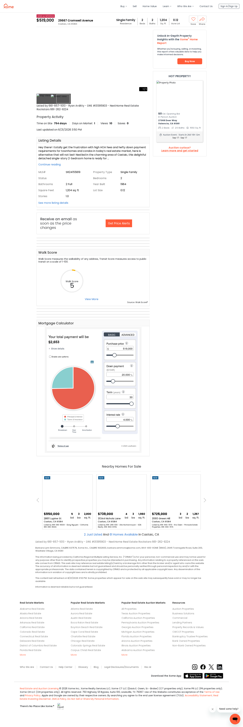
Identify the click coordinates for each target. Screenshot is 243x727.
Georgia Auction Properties (137, 627)
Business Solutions (183, 613)
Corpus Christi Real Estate (86, 650)
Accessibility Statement (198, 695)
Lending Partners (182, 622)
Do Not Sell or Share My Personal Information (93, 699)
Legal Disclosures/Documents (121, 667)
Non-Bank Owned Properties (189, 645)
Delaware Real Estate (32, 641)
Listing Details (49, 140)
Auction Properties (183, 609)
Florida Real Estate (30, 650)
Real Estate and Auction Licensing (39, 688)
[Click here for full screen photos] (145, 34)
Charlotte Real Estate (83, 636)
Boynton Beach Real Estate (86, 627)
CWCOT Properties (183, 631)
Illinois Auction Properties (136, 645)
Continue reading (49, 164)
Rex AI (147, 667)
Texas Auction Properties (136, 613)
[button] (124, 6)
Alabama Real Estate (32, 609)
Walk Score (47, 252)
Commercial (179, 618)
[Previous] (39, 500)
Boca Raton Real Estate (84, 622)
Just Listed (93, 534)
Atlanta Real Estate (82, 609)
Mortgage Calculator (56, 323)
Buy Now (190, 61)
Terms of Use (212, 692)
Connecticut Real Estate (34, 636)
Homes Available (124, 534)
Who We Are (27, 667)
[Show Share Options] (202, 19)
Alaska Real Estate (30, 613)
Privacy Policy (32, 695)
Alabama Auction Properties (138, 650)
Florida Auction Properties (137, 636)
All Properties (129, 609)
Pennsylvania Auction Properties (140, 622)
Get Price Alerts (119, 223)
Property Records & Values (188, 627)
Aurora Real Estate (81, 613)
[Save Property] (193, 19)
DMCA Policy (59, 699)
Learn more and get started (179, 150)
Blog (96, 667)
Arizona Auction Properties (137, 641)
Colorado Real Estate (32, 631)
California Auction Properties (138, 618)
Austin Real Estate (81, 618)
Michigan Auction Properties (138, 631)
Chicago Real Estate (83, 641)
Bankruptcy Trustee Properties (190, 636)
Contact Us (46, 667)
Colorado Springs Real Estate (88, 645)
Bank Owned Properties (186, 641)
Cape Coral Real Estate (84, 631)
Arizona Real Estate (31, 618)
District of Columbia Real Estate (38, 645)
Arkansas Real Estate (32, 622)
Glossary (83, 667)
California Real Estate (32, 627)
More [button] (23, 654)
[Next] (204, 500)
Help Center (65, 667)
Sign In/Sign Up (229, 6)
